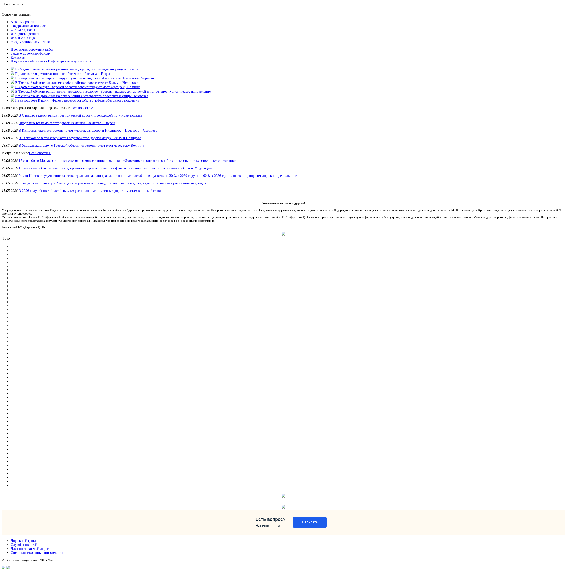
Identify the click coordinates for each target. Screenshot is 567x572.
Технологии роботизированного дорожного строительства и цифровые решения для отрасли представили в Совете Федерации (115, 168)
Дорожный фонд (23, 541)
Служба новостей (48, 8)
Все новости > (82, 108)
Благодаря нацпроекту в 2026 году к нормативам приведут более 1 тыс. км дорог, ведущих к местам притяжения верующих (112, 183)
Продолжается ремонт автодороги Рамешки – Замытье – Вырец (63, 74)
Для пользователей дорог (79, 8)
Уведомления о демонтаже (30, 42)
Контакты (18, 57)
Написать (310, 522)
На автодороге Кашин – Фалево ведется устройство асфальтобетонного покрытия (77, 100)
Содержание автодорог (28, 26)
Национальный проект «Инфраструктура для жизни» (51, 61)
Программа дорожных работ (32, 49)
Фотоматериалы (23, 30)
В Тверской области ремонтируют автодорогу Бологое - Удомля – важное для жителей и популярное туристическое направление (113, 91)
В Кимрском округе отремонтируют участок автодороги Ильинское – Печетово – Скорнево (84, 78)
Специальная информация (117, 8)
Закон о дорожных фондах (30, 53)
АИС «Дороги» (22, 22)
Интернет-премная (25, 34)
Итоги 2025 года (23, 38)
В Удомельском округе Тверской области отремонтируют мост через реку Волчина (77, 87)
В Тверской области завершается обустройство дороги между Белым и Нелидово (76, 82)
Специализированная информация (37, 552)
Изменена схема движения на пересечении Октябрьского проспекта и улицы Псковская (81, 96)
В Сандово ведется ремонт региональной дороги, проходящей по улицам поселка (77, 69)
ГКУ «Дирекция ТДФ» (18, 8)
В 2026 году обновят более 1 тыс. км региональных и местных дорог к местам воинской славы (90, 191)
